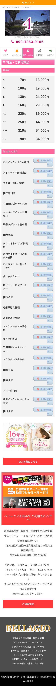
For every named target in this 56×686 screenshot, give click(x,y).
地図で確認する (46, 162)
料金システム (28, 55)
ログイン (50, 55)
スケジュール (17, 55)
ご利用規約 (28, 604)
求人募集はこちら (28, 461)
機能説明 (39, 55)
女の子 (5, 55)
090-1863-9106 (30, 42)
